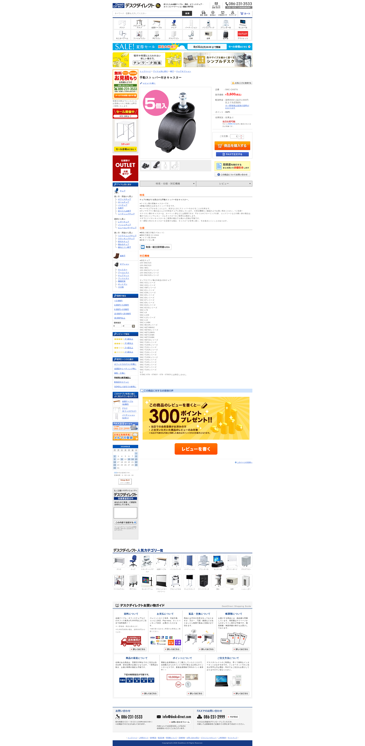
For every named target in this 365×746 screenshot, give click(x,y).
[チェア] (174, 24)
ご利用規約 (222, 737)
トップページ (145, 71)
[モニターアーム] (122, 35)
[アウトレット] (243, 35)
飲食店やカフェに (121, 382)
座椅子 (122, 256)
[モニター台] (243, 24)
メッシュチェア (124, 225)
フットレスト (123, 278)
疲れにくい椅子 (124, 247)
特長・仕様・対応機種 (168, 183)
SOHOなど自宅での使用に (125, 387)
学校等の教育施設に (122, 378)
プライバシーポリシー (209, 737)
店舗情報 (182, 737)
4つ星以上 (128, 339)
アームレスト (123, 272)
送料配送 (153, 737)
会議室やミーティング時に (125, 369)
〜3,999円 (118, 301)
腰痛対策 (121, 281)
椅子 (172, 71)
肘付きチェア (123, 241)
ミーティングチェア (126, 214)
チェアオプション (183, 71)
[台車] (191, 35)
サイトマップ (232, 737)
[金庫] (208, 35)
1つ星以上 (128, 352)
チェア (122, 191)
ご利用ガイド (143, 737)
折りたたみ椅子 (124, 211)
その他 (121, 287)
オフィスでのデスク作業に (125, 364)
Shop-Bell (125, 480)
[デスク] (122, 24)
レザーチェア (123, 222)
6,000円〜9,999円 (121, 309)
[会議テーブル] (156, 24)
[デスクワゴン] (174, 35)
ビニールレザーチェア (127, 228)
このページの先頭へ (244, 462)
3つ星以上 (128, 343)
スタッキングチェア (126, 238)
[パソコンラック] (208, 24)
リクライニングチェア (127, 236)
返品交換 (161, 737)
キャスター (122, 270)
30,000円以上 (119, 318)
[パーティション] (191, 24)
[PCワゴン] (156, 35)
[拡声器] (225, 35)
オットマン (122, 284)
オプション (124, 264)
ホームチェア (123, 202)
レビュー (224, 183)
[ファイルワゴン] (139, 35)
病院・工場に (119, 373)
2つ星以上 (128, 348)
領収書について (171, 737)
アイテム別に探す (160, 71)
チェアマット (123, 275)
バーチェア (122, 205)
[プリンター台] (225, 24)
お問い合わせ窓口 (193, 737)
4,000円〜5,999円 (121, 305)
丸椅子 (121, 208)
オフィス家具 (125, 483)
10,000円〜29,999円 (122, 314)
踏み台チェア (123, 244)
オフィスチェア (124, 199)
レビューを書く (149, 83)
